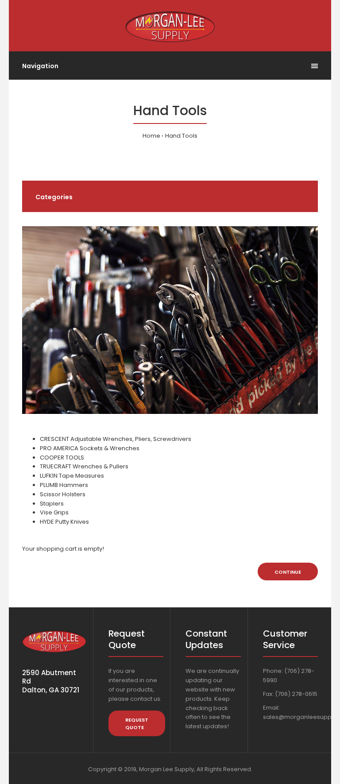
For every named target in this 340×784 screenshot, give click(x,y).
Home (151, 135)
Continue (287, 571)
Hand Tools (181, 135)
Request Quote (136, 723)
